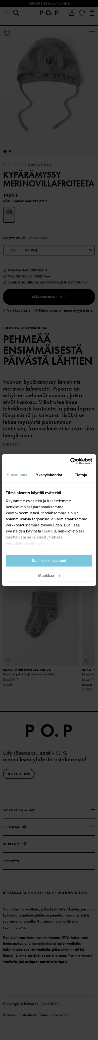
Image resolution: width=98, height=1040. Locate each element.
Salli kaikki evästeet (49, 560)
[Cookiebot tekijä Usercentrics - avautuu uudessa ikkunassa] (70, 461)
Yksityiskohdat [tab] (49, 475)
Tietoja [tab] (81, 475)
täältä (47, 531)
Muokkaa (46, 575)
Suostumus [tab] (17, 475)
